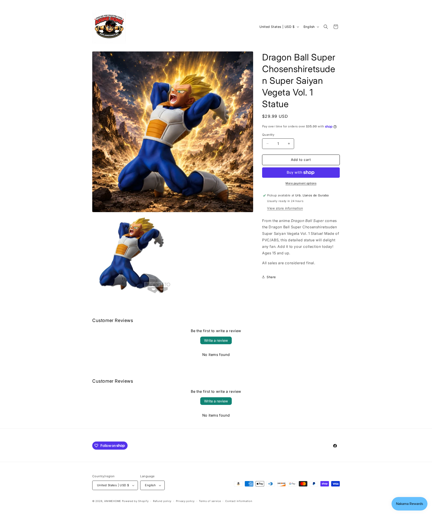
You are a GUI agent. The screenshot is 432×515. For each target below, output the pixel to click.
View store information (285, 208)
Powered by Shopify (135, 501)
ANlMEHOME (112, 501)
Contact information (238, 501)
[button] (326, 27)
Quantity (268, 134)
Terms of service (210, 501)
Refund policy (162, 501)
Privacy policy (185, 501)
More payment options (301, 183)
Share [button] (271, 277)
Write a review (216, 340)
